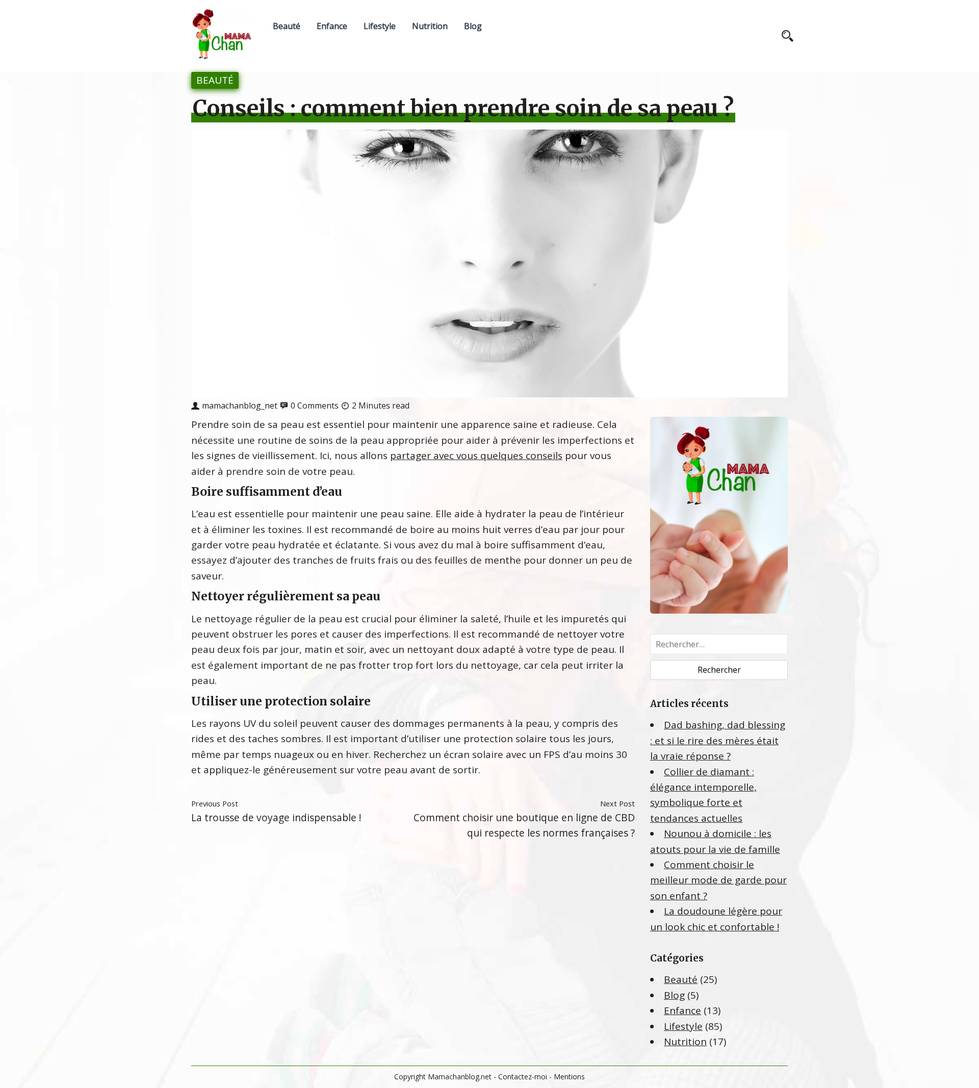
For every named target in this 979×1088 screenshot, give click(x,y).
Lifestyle (380, 26)
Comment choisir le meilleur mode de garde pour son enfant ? (718, 880)
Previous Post (214, 803)
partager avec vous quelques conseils (476, 455)
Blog (473, 26)
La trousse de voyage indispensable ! (276, 817)
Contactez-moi (522, 1076)
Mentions (569, 1076)
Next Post (617, 803)
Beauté (286, 26)
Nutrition (430, 26)
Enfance (332, 26)
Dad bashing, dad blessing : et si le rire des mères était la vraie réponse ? (717, 740)
